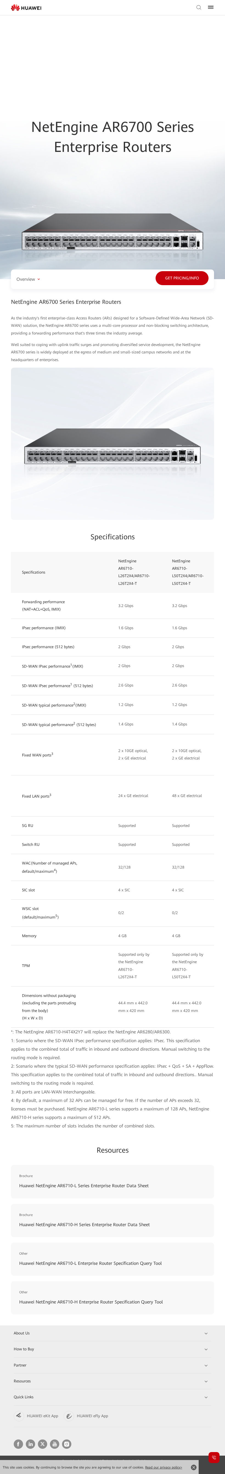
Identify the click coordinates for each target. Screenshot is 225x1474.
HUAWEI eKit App (42, 1416)
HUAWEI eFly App (92, 1416)
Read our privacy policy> (163, 1467)
